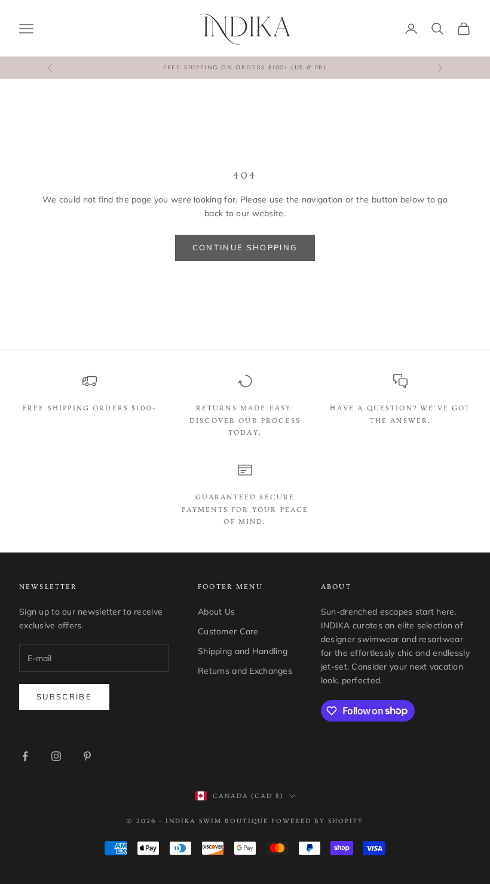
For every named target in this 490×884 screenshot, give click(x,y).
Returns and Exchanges (245, 670)
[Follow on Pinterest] (87, 756)
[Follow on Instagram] (56, 756)
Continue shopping (245, 247)
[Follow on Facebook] (25, 756)
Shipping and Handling (242, 651)
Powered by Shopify (317, 821)
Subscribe (64, 696)
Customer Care (228, 631)
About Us (216, 611)
